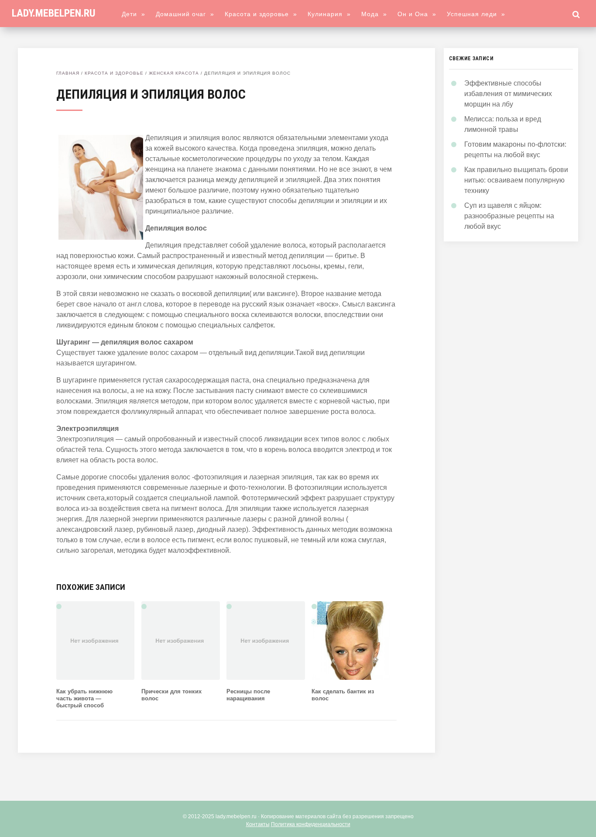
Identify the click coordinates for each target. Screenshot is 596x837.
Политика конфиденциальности (310, 824)
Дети (133, 13)
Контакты (258, 824)
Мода (374, 13)
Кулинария (329, 13)
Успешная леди (476, 13)
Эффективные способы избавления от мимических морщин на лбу (508, 93)
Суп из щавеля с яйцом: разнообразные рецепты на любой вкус (509, 216)
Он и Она (416, 13)
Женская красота (174, 73)
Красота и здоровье (261, 13)
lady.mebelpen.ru (54, 13)
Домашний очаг (185, 13)
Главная (67, 73)
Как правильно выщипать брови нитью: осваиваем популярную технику (516, 180)
